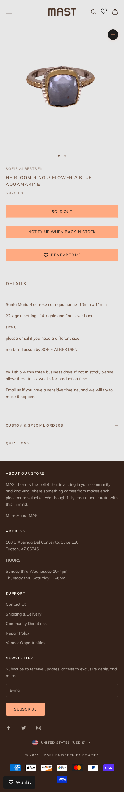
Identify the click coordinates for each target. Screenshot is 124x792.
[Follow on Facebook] (9, 728)
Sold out (62, 211)
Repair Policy (18, 633)
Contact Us (16, 604)
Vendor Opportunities (25, 642)
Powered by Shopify (77, 755)
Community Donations (26, 623)
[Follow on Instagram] (39, 728)
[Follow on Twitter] (24, 728)
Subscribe (25, 709)
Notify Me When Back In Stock (62, 231)
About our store (25, 473)
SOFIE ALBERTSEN (24, 168)
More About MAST (23, 515)
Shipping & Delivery (23, 614)
